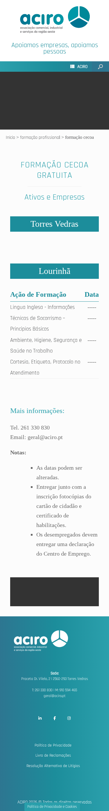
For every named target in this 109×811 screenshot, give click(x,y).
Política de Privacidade (53, 745)
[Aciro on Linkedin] (40, 718)
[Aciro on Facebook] (54, 718)
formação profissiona (39, 137)
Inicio (11, 137)
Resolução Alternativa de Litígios (53, 765)
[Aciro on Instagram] (69, 718)
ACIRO (82, 66)
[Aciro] (54, 20)
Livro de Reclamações (53, 755)
